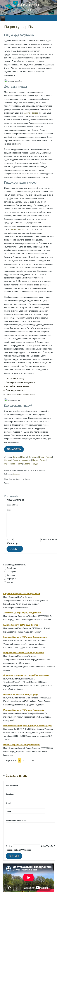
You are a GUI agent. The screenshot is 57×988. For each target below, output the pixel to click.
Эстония (16, 474)
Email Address (12, 505)
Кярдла (26, 464)
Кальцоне (11, 575)
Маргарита (11, 578)
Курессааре (9, 464)
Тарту (19, 464)
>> (32, 760)
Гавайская (11, 568)
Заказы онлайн (17, 229)
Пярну (35, 460)
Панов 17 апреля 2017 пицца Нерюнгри (21, 745)
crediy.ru (28, 4)
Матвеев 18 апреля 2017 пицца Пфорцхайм (23, 710)
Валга (24, 457)
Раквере (16, 460)
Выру (41, 457)
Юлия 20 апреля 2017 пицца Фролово (21, 625)
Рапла (42, 460)
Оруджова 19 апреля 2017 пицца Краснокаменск (26, 675)
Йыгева (7, 460)
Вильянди (33, 457)
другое (10, 582)
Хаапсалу (26, 460)
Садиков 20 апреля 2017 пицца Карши (21, 594)
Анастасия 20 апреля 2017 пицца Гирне (22, 613)
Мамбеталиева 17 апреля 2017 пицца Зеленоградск (27, 726)
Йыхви (49, 457)
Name (9, 510)
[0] (21, 481)
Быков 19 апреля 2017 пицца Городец (21, 694)
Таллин (16, 457)
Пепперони (11, 571)
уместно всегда (31, 113)
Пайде (35, 464)
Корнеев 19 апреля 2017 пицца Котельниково (25, 637)
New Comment (15, 500)
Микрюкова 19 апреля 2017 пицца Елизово (23, 653)
